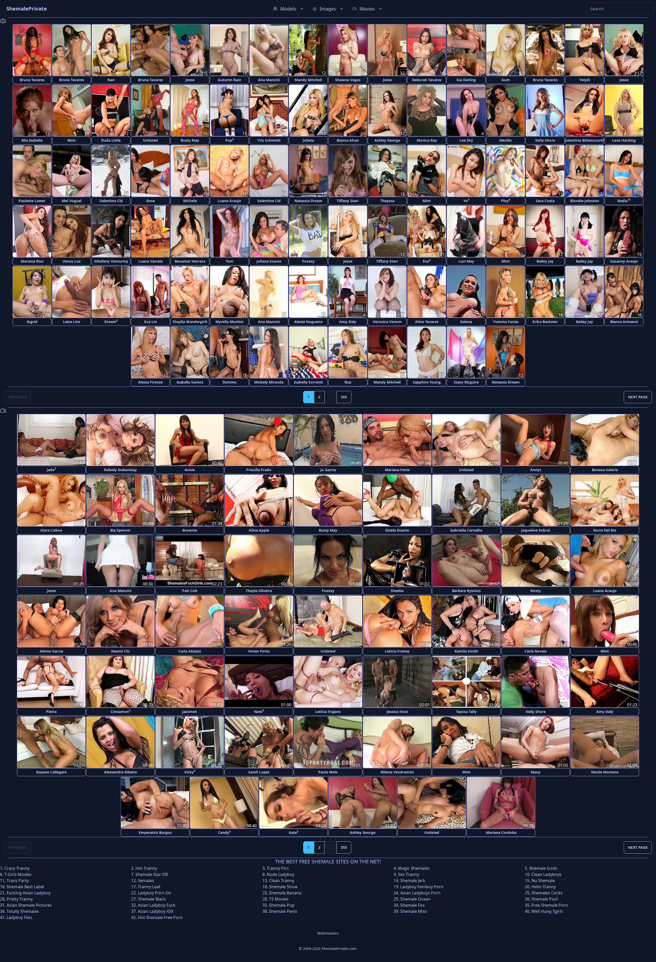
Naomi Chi (120, 651)
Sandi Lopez (259, 772)
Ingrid (32, 321)
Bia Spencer (120, 530)
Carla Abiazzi (189, 651)
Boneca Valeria (605, 469)
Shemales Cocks (547, 893)
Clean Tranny (281, 880)
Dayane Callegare (51, 772)
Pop (229, 140)
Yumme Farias (505, 321)
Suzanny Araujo (624, 261)
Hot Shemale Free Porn (160, 917)
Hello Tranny (543, 886)
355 (344, 397)
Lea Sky (466, 140)
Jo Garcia (328, 469)
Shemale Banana (285, 893)
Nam (259, 711)
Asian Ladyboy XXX (155, 911)
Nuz (347, 382)
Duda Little (111, 140)
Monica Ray (427, 140)
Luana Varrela (150, 261)
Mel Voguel (71, 200)
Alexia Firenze (150, 382)
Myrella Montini (229, 321)
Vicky (189, 771)
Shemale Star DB (152, 874)
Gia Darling (466, 79)
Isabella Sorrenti (308, 382)
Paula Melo (328, 772)
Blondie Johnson (584, 200)
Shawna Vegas (348, 79)
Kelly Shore (545, 140)
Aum (505, 79)
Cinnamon (120, 711)
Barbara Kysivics (466, 590)
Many (535, 772)
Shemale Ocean (415, 899)
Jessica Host (397, 711)
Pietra (51, 711)
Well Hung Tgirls (547, 911)
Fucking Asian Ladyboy (28, 893)
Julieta (308, 140)
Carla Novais (536, 651)
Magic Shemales (413, 868)
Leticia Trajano (328, 711)
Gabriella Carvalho (466, 530)
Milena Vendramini (397, 772)
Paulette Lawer (32, 200)
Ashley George (387, 140)
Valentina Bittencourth (584, 140)
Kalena (466, 321)
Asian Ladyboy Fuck (157, 905)
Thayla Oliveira (259, 590)
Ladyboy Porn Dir (154, 893)
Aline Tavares (426, 321)
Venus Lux (72, 261)
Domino (229, 382)
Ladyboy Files (19, 917)
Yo (466, 200)
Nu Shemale (543, 880)
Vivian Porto (259, 651)
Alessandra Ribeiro (120, 772)
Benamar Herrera (190, 261)
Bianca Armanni (624, 321)
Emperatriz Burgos (155, 832)
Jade (51, 469)
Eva (426, 261)
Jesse (190, 79)
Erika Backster (545, 321)
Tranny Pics (278, 868)
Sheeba (397, 590)
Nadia (624, 200)
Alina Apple (259, 530)
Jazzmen (189, 711)
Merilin (505, 140)
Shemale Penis (283, 911)
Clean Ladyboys (546, 874)
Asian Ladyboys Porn (420, 893)
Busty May (190, 140)
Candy (224, 832)
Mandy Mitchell (308, 79)
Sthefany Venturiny (111, 261)
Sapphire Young (427, 382)
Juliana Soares (269, 261)
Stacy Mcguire (466, 382)
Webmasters (328, 933)
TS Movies (279, 899)
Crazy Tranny (16, 868)
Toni (229, 261)
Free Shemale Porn (549, 905)
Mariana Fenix (397, 469)
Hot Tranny (146, 868)
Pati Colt (189, 590)
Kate (293, 832)
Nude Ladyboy (280, 874)
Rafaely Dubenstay (120, 469)
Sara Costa (545, 200)
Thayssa (387, 200)
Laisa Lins (71, 321)
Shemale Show (283, 886)
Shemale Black (152, 899)
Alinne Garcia (51, 651)
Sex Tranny (408, 874)
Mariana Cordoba (501, 832)
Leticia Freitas (397, 651)
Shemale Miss (413, 911)
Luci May (466, 261)
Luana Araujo (229, 200)
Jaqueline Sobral (535, 530)
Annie (189, 469)
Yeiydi (584, 79)
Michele (190, 200)
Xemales (146, 880)
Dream (111, 321)
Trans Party (18, 880)
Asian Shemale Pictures (29, 905)
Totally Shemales (23, 911)
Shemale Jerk (412, 880)
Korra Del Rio (604, 530)
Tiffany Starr (348, 200)
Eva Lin (150, 321)
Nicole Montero (605, 772)
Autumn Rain (229, 79)
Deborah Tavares (427, 79)
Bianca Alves (348, 140)
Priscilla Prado (258, 469)
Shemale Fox (412, 905)
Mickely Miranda (268, 382)
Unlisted (150, 140)
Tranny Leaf (149, 886)
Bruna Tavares (32, 79)
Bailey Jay (545, 261)
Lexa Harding (624, 140)
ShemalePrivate (26, 8)
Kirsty (535, 590)
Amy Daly (347, 321)
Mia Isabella (32, 140)
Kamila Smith (466, 651)
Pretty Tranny (20, 899)
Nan (111, 79)
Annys (535, 469)
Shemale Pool (544, 899)
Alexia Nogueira (308, 321)
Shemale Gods (543, 868)
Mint (71, 140)
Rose (150, 200)
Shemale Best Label (25, 886)
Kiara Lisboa (51, 530)
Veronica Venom (387, 321)
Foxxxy (308, 261)
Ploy (505, 200)
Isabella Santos (190, 382)
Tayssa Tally (466, 711)
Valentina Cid (111, 200)
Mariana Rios (32, 261)
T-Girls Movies (18, 874)
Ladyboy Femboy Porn (421, 886)
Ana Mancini (269, 79)
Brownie (189, 530)
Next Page (638, 397)
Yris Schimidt (269, 140)
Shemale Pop (281, 905)
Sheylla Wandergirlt (189, 321)
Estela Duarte (397, 530)
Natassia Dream (308, 200)
